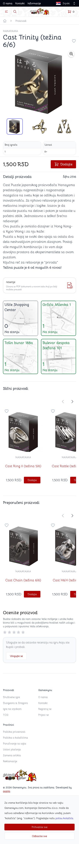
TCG (5, 714)
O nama (7, 3)
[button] (71, 54)
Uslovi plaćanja (12, 749)
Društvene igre (11, 697)
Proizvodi (20, 20)
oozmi (6, 791)
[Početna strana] (5, 21)
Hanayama (10, 31)
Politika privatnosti (14, 731)
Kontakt (20, 3)
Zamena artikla (12, 755)
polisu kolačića (64, 818)
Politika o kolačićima (15, 737)
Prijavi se (43, 714)
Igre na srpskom (12, 709)
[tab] (14, 126)
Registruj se (44, 709)
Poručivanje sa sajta (14, 743)
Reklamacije (10, 761)
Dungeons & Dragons (15, 703)
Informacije (34, 3)
